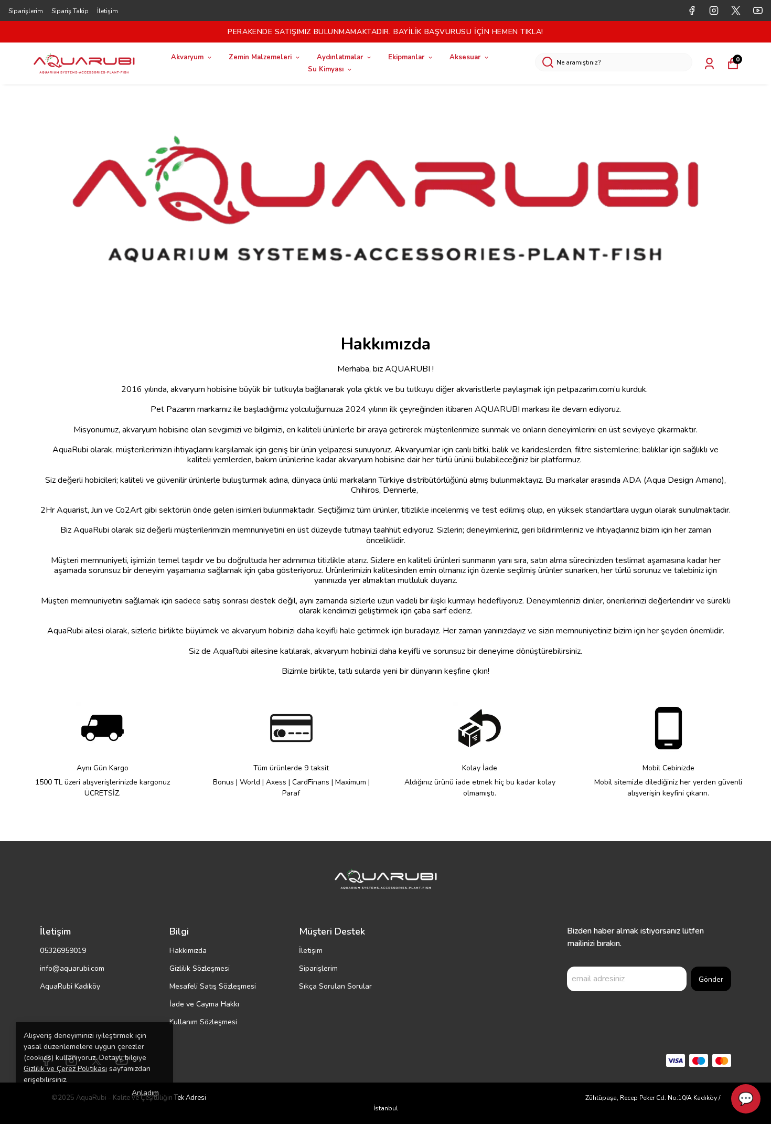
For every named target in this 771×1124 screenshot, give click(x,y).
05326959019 (63, 951)
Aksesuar (464, 57)
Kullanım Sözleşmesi (203, 1022)
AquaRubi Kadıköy (70, 986)
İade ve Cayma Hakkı (204, 1004)
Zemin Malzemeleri (260, 57)
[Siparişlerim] (709, 63)
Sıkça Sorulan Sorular (335, 986)
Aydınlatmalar (340, 57)
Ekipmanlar (406, 57)
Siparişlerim (25, 11)
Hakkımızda (188, 951)
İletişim (107, 11)
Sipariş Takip (70, 11)
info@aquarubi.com (72, 968)
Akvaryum (187, 57)
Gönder (711, 979)
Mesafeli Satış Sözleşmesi (212, 986)
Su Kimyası (326, 69)
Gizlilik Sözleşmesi (199, 968)
